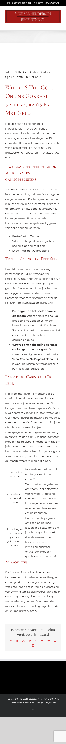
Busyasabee (50, 702)
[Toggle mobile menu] (59, 25)
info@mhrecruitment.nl (46, 2)
